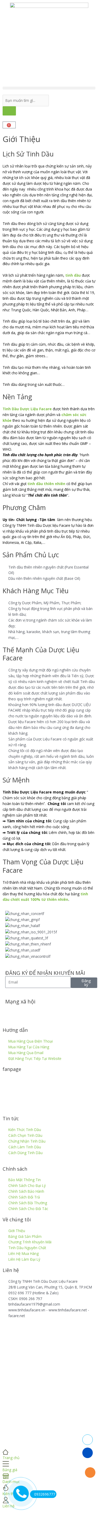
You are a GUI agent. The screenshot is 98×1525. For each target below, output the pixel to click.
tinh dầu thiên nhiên (46, 483)
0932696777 (44, 1494)
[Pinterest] (68, 1011)
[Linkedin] (40, 1011)
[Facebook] (11, 1011)
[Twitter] (25, 1011)
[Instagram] (54, 1011)
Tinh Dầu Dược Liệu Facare (27, 408)
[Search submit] (9, 110)
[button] (49, 88)
